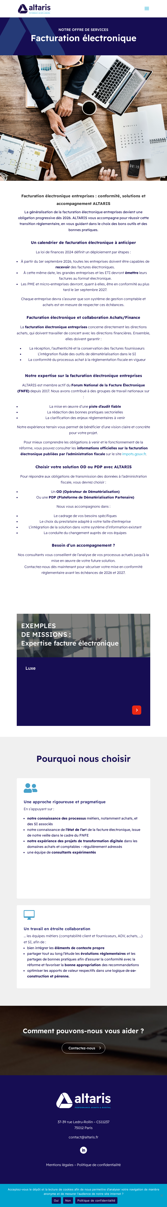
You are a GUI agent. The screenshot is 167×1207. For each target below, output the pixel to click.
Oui (56, 1200)
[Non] (161, 1195)
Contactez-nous (81, 1048)
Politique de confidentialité (99, 1165)
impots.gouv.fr (134, 454)
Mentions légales (59, 1165)
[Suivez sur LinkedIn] (83, 1150)
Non (68, 1200)
